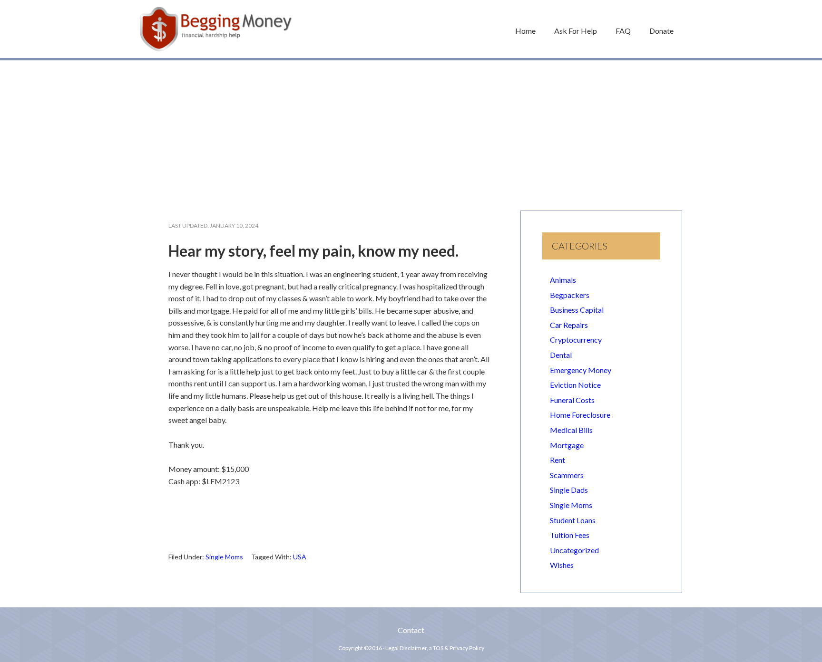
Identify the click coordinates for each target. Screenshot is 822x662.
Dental (561, 354)
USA (299, 557)
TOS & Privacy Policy (458, 648)
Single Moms (224, 557)
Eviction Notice (575, 384)
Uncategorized (574, 550)
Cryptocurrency (576, 339)
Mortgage (567, 445)
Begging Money (216, 29)
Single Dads (569, 489)
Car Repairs (569, 324)
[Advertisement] (411, 130)
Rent (557, 459)
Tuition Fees (569, 534)
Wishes (562, 564)
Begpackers (569, 294)
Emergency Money (580, 369)
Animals (563, 279)
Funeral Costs (572, 399)
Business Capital (577, 309)
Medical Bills (571, 429)
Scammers (567, 475)
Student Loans (573, 520)
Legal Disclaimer (406, 648)
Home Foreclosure (580, 414)
